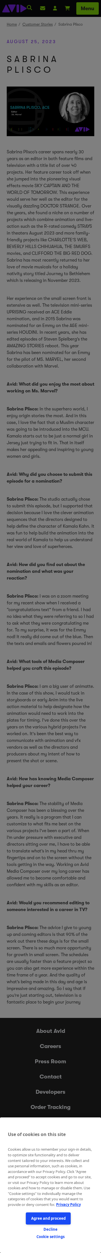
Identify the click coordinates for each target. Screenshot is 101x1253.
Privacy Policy (68, 1204)
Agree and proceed (48, 1218)
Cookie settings (50, 1236)
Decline (50, 1229)
